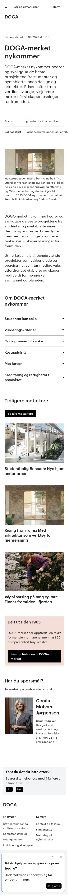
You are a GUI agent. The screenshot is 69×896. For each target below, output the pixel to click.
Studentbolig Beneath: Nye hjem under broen (34, 471)
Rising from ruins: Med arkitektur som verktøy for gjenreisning (28, 535)
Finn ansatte (44, 829)
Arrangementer (13, 839)
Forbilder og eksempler (18, 845)
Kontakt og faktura (48, 823)
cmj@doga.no (45, 741)
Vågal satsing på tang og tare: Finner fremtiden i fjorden (32, 599)
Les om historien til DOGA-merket (30, 656)
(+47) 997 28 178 (47, 737)
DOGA (11, 16)
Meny (56, 6)
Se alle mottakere (20, 413)
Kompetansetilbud (15, 833)
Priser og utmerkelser (25, 6)
